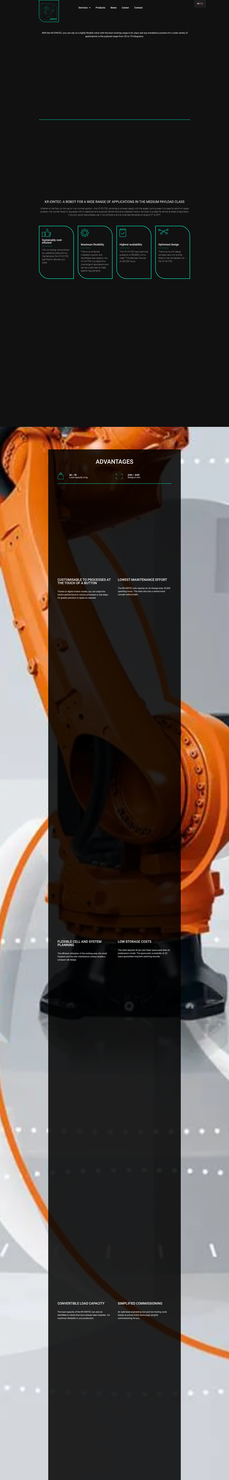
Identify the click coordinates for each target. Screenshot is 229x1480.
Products (100, 7)
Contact (138, 7)
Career (125, 7)
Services (83, 7)
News (113, 7)
